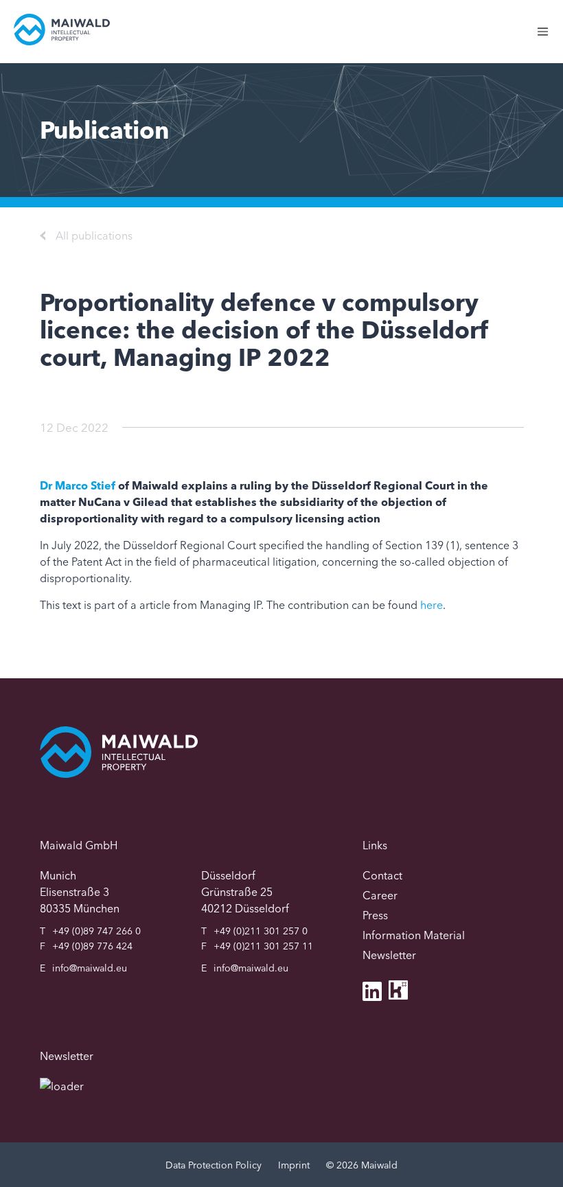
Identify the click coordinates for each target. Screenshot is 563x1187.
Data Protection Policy (213, 1165)
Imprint (294, 1165)
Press (375, 915)
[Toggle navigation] (549, 38)
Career (380, 895)
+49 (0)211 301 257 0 (261, 931)
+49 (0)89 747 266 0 (96, 931)
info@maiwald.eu (89, 968)
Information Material (414, 935)
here (431, 605)
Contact (382, 875)
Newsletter (389, 955)
